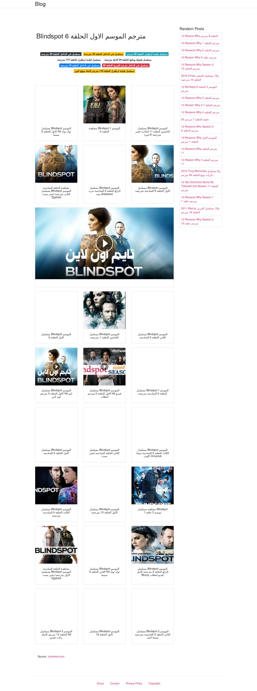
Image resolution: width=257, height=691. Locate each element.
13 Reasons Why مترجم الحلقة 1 (200, 43)
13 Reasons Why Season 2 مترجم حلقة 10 (197, 221)
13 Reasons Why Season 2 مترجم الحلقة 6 (197, 128)
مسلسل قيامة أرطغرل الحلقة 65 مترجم (147, 54)
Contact (114, 683)
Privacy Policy (134, 683)
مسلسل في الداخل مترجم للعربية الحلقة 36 (125, 65)
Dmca (100, 683)
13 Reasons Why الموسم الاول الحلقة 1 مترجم (199, 139)
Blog (40, 3)
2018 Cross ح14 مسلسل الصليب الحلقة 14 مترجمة (200, 77)
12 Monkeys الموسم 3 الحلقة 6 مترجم (199, 88)
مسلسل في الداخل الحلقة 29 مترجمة (60, 54)
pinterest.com (56, 656)
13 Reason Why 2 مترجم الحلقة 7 (200, 105)
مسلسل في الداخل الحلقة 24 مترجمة (80, 65)
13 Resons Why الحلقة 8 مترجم (199, 36)
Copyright (154, 683)
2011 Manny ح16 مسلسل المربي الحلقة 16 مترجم (200, 210)
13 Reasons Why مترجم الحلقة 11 (199, 150)
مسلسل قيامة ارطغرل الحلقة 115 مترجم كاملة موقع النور (104, 71)
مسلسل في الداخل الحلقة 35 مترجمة (103, 54)
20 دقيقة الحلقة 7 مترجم (195, 119)
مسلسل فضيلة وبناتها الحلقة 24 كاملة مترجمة (127, 59)
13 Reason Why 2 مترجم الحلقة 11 (199, 162)
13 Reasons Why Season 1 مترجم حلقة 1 (197, 199)
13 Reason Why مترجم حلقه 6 (199, 57)
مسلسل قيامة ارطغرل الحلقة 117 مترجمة (79, 59)
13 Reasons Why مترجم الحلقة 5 (200, 98)
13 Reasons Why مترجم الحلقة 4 (200, 112)
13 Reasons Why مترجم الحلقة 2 (200, 50)
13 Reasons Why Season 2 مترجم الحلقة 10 (197, 66)
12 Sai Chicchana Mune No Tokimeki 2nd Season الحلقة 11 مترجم (199, 186)
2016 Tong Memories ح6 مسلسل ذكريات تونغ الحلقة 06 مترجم (200, 173)
